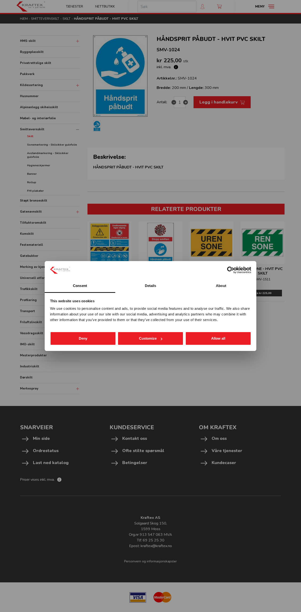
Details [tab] (150, 286)
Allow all (218, 338)
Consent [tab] (80, 286)
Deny (83, 338)
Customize (148, 338)
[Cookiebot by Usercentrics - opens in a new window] (230, 270)
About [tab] (221, 286)
